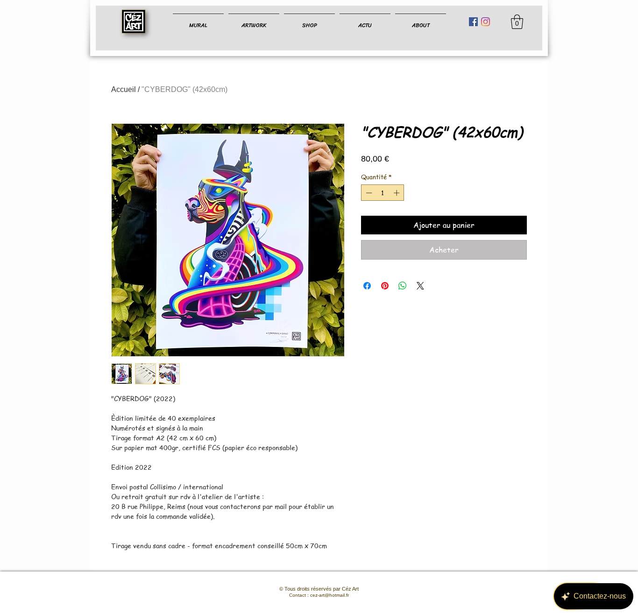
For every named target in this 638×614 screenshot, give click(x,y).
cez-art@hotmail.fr (329, 595)
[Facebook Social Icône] (473, 21)
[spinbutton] (383, 193)
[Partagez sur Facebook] (367, 285)
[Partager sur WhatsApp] (402, 285)
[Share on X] (420, 285)
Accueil (123, 89)
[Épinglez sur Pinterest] (384, 285)
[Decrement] (368, 193)
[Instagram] (485, 21)
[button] (517, 21)
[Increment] (397, 193)
